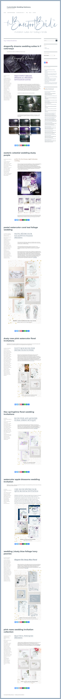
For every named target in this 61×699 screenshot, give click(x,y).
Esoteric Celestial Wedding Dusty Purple (51, 83)
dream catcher (6, 164)
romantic (5, 362)
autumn (5, 493)
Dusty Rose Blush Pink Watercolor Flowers (24, 349)
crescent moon (9, 163)
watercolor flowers (6, 436)
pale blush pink (7, 497)
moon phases (7, 169)
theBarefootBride (6, 171)
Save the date (8, 170)
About (30, 12)
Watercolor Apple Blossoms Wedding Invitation (7, 501)
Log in (46, 47)
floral (4, 352)
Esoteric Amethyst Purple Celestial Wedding (8, 166)
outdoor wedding (6, 358)
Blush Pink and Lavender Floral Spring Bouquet (25, 419)
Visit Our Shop (47, 48)
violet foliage (9, 435)
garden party (8, 355)
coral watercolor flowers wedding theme (7, 241)
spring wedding (6, 498)
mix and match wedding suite (7, 168)
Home (5, 12)
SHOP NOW (32, 360)
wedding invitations (7, 373)
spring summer (7, 364)
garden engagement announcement (7, 422)
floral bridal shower (8, 352)
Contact (34, 12)
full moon (8, 167)
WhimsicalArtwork (6, 503)
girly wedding (6, 645)
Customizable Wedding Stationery (19, 7)
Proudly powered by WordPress (19, 694)
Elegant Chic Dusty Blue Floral (25, 560)
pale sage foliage (6, 360)
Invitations (5, 348)
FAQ (27, 12)
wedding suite (6, 374)
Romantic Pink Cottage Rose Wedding (50, 78)
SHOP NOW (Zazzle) (11, 12)
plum (4, 170)
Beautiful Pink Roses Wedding (23, 637)
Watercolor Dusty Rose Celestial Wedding (51, 82)
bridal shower (9, 351)
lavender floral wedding (7, 425)
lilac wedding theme (7, 426)
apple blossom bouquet (7, 492)
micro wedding (6, 356)
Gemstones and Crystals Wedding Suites (51, 73)
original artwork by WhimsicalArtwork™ (7, 90)
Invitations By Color (20, 12)
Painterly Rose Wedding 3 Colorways (50, 79)
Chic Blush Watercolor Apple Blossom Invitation (26, 490)
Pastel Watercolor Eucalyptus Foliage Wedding (23, 236)
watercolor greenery (7, 372)
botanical (5, 350)
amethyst (5, 161)
